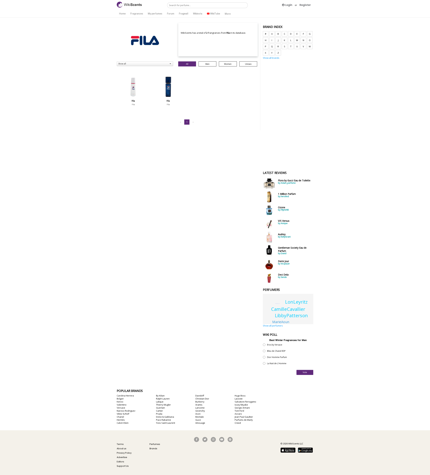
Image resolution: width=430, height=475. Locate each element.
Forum (170, 13)
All (187, 64)
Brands (153, 448)
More (228, 13)
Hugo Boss (240, 395)
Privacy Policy (124, 452)
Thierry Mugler (163, 404)
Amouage (200, 422)
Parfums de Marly (244, 419)
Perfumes (154, 444)
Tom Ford (239, 410)
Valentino (121, 404)
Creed (238, 422)
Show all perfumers (273, 325)
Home (122, 13)
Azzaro (238, 413)
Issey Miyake (241, 404)
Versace (121, 407)
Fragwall (183, 13)
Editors (120, 461)
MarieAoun (280, 322)
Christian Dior (202, 398)
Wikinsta (197, 13)
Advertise (122, 457)
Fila (133, 104)
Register (305, 5)
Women (227, 64)
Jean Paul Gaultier (244, 416)
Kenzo (120, 401)
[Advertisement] (288, 113)
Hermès (121, 419)
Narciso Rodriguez (126, 410)
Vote (305, 372)
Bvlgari (120, 398)
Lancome (200, 407)
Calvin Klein (122, 422)
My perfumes (155, 13)
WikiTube (215, 13)
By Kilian (160, 395)
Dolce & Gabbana (165, 416)
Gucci (198, 419)
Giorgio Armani (242, 407)
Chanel (120, 416)
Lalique (159, 401)
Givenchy (200, 410)
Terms (120, 444)
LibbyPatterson (291, 315)
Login (288, 5)
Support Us (123, 466)
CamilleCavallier (288, 309)
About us (121, 448)
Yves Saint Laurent (165, 422)
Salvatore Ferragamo (245, 401)
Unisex (248, 64)
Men (207, 64)
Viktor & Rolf (123, 413)
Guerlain (160, 407)
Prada (159, 413)
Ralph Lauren (163, 398)
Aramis (198, 404)
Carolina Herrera (125, 395)
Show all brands (271, 57)
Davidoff (199, 395)
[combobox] (145, 63)
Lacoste (239, 398)
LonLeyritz (296, 302)
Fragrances (136, 13)
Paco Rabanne (163, 419)
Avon (198, 413)
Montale (199, 416)
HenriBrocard (277, 303)
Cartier (159, 410)
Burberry (199, 401)
